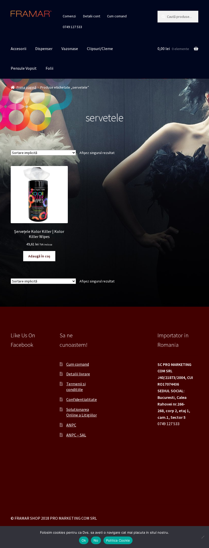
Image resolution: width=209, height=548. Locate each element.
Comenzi (69, 16)
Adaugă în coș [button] (39, 256)
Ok (84, 540)
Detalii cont (91, 16)
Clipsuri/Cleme (100, 48)
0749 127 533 (72, 27)
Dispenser (44, 48)
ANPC (71, 424)
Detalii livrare (78, 373)
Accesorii (18, 48)
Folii (49, 68)
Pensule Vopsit (24, 68)
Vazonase (69, 48)
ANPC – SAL (76, 434)
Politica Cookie (118, 540)
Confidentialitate (81, 399)
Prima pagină (26, 87)
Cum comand (117, 16)
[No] (202, 537)
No (96, 540)
